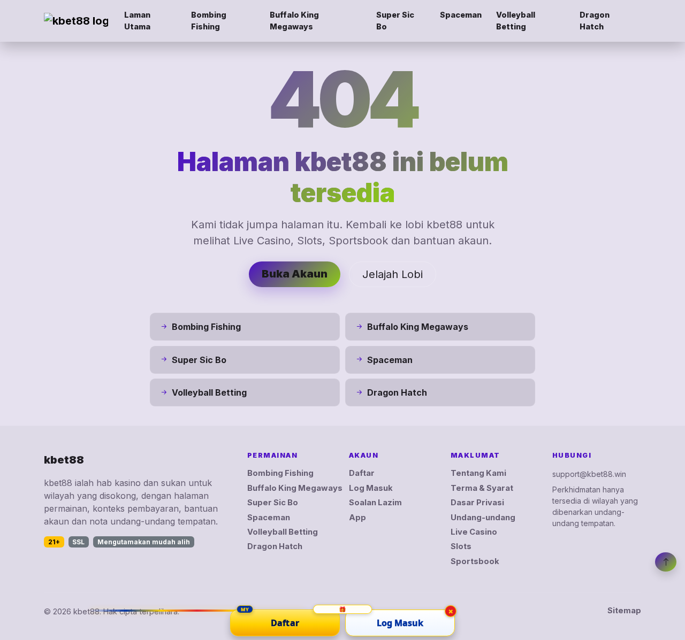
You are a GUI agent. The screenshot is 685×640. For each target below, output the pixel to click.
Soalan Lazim (375, 502)
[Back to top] (665, 562)
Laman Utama (137, 20)
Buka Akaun (295, 273)
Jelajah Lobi (392, 274)
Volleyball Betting (515, 20)
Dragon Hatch (595, 20)
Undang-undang (483, 517)
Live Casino (474, 532)
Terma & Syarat (482, 488)
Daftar (362, 473)
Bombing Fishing (208, 20)
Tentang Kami (478, 473)
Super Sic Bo (395, 20)
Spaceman (461, 14)
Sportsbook (475, 561)
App (357, 517)
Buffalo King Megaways (294, 20)
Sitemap (624, 610)
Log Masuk (371, 488)
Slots (461, 546)
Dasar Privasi (477, 502)
